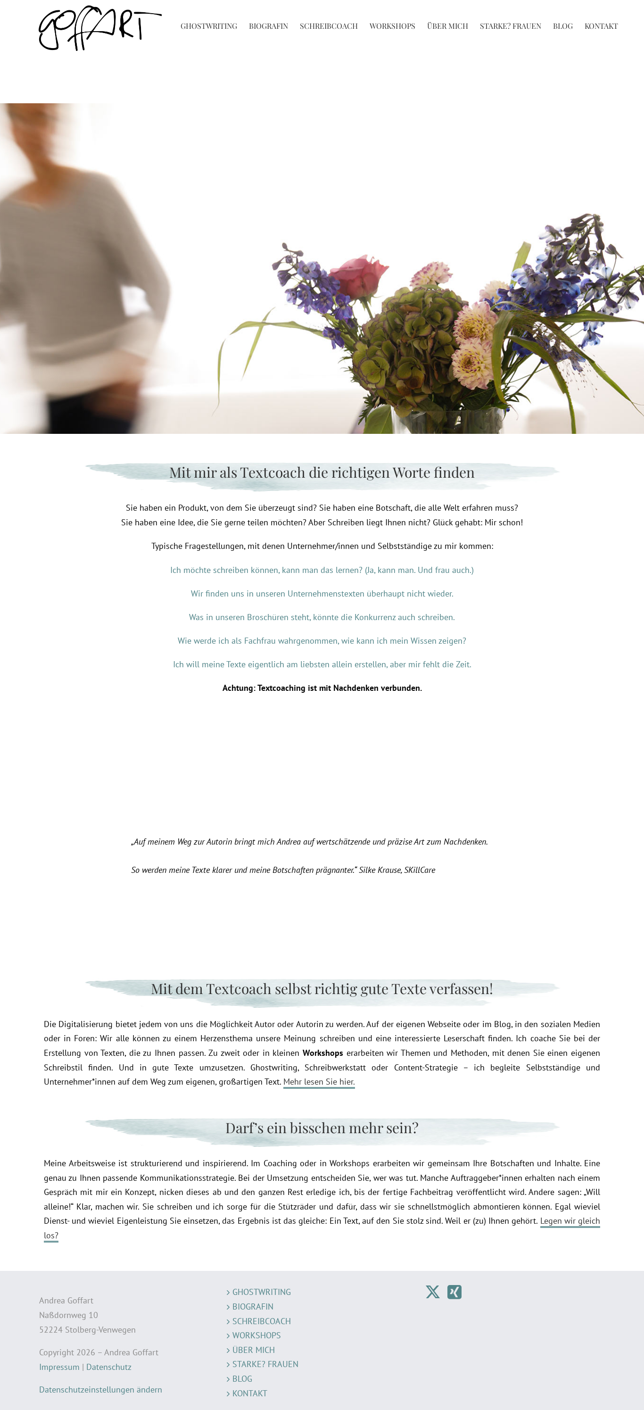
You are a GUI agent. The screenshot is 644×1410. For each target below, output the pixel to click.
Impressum (59, 1366)
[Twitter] (433, 1292)
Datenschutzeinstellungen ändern (100, 1389)
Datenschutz (109, 1366)
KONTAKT (249, 1393)
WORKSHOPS (256, 1335)
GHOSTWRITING (261, 1291)
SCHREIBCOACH (261, 1321)
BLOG (242, 1378)
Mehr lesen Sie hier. (319, 1081)
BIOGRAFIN (252, 1306)
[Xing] (454, 1292)
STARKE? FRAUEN (265, 1364)
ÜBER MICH (253, 1349)
